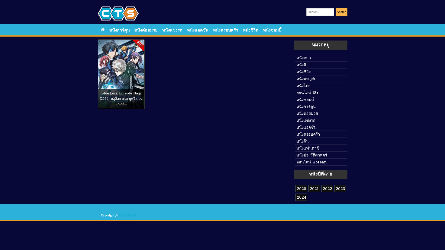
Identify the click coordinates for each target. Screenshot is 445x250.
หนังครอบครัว (225, 30)
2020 (301, 189)
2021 (314, 189)
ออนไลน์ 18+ (307, 93)
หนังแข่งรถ (172, 30)
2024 (301, 197)
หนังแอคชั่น (197, 30)
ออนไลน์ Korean (311, 162)
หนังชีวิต (250, 30)
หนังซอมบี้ (272, 30)
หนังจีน (302, 141)
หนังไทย (303, 86)
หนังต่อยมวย (146, 30)
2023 (340, 189)
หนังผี (301, 65)
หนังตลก (303, 58)
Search (341, 12)
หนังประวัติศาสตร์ (311, 155)
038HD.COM (126, 215)
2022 (327, 189)
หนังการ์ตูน (119, 30)
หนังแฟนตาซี (307, 148)
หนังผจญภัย (306, 79)
